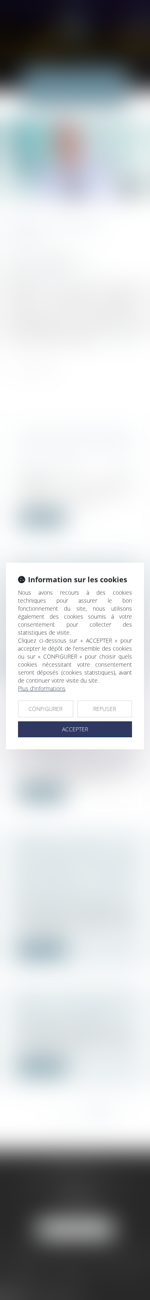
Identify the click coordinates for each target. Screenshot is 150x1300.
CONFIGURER (45, 709)
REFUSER (104, 709)
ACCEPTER (75, 729)
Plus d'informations (42, 688)
